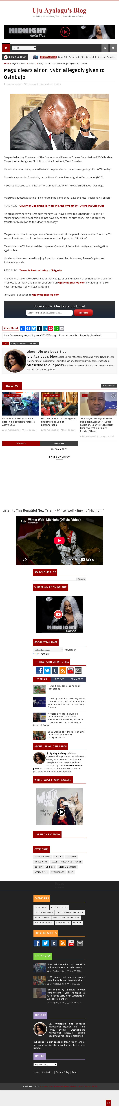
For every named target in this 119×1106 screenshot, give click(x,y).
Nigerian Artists (68, 867)
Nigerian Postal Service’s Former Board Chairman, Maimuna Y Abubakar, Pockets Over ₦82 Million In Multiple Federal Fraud (58, 720)
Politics (32, 63)
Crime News (41, 907)
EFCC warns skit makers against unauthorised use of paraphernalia (58, 421)
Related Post (12, 385)
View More (110, 385)
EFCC (85, 395)
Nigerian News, (47, 84)
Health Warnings (44, 912)
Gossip (38, 867)
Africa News (41, 872)
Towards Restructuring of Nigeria (40, 270)
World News (41, 862)
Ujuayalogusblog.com (71, 282)
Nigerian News (35, 57)
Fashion (77, 923)
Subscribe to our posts (45, 365)
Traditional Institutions (66, 917)
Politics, (57, 84)
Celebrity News (59, 907)
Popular (42, 679)
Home (6, 63)
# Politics (34, 343)
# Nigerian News (18, 343)
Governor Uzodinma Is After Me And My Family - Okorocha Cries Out (61, 205)
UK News (50, 867)
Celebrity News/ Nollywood (67, 862)
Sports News (42, 917)
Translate (44, 653)
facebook (59, 443)
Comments (77, 679)
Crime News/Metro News (70, 912)
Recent (59, 679)
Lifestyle (72, 857)
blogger (21, 443)
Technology (58, 872)
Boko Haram (62, 923)
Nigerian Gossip (44, 923)
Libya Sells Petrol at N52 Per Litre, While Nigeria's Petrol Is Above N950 (78, 57)
